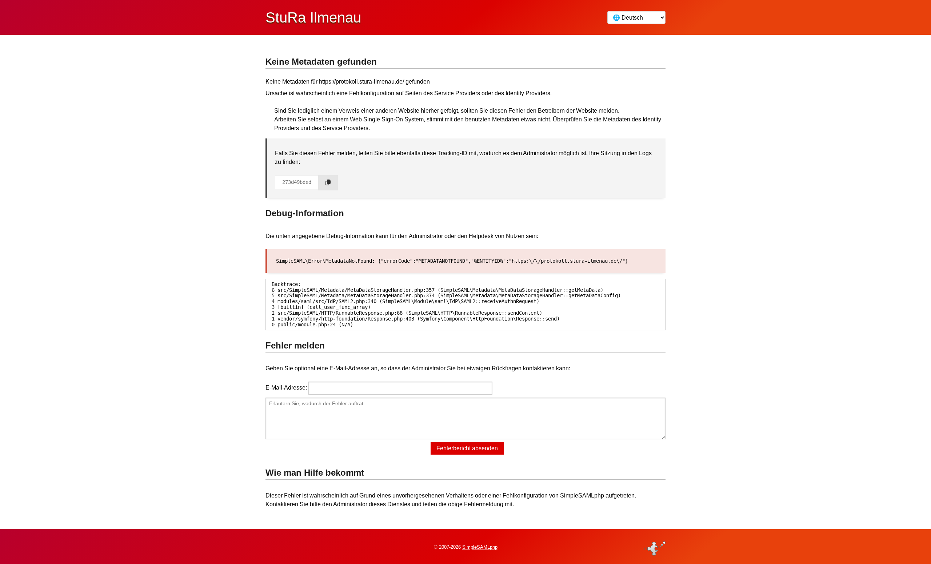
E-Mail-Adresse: (286, 387)
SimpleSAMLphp (480, 547)
